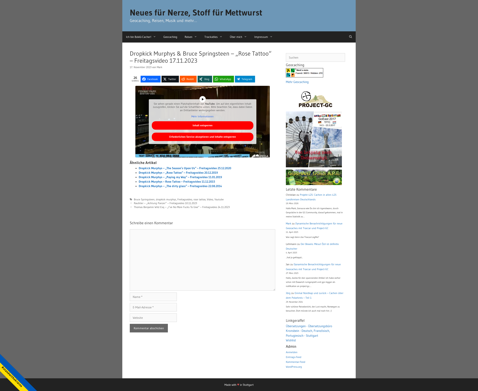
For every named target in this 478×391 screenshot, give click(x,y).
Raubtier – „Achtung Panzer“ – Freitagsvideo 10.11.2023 (165, 203)
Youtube (219, 199)
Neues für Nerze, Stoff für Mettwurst (196, 12)
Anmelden (291, 352)
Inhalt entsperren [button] (202, 125)
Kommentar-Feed (295, 362)
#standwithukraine (12, 376)
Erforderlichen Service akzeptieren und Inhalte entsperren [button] (202, 136)
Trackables (211, 37)
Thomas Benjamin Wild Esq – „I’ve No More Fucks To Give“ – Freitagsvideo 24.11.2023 (182, 207)
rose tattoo (199, 199)
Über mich (236, 37)
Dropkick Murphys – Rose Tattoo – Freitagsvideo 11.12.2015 (177, 181)
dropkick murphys (166, 199)
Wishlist (291, 340)
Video (210, 199)
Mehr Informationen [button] (202, 116)
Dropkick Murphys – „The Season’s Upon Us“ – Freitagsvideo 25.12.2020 (185, 168)
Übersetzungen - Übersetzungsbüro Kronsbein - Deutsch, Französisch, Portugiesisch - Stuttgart (309, 330)
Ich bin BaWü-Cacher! (138, 37)
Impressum (261, 37)
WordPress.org (294, 366)
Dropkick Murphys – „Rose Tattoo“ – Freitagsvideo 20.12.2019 (178, 172)
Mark (288, 223)
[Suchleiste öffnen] (350, 37)
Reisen (188, 37)
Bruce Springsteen (144, 199)
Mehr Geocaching (297, 82)
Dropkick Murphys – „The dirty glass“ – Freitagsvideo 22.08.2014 (180, 186)
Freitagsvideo (184, 199)
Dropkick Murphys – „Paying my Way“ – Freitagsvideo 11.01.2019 (180, 177)
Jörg (288, 293)
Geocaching (170, 37)
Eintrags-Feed (293, 357)
